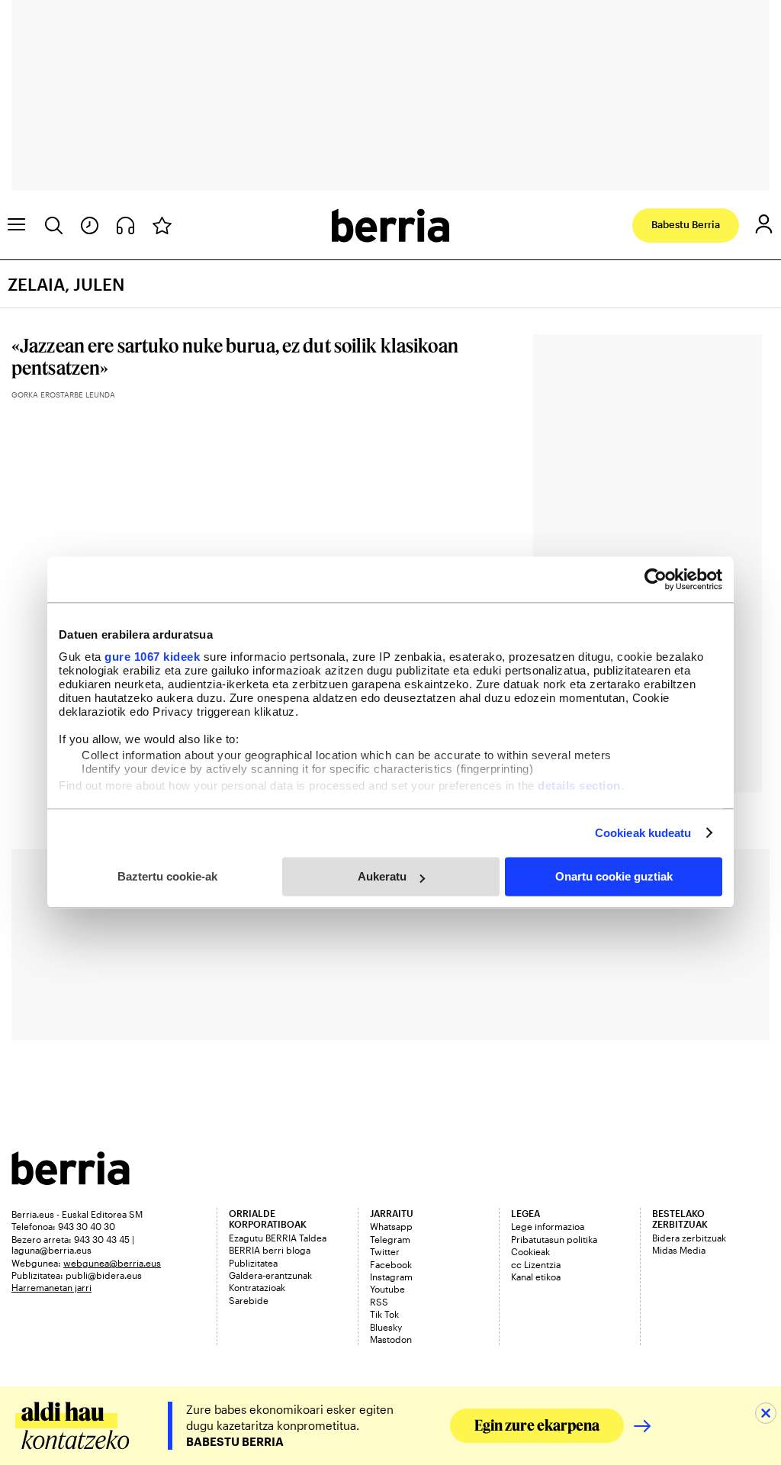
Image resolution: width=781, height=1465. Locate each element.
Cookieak (530, 1251)
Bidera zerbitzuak (689, 1237)
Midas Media (678, 1249)
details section (579, 785)
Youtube (387, 1288)
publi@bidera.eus (104, 1275)
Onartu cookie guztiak (614, 876)
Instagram (391, 1276)
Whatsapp (391, 1226)
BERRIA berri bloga (269, 1249)
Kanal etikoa (536, 1276)
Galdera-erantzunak (270, 1275)
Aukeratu (382, 876)
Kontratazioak (257, 1287)
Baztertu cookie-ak (167, 876)
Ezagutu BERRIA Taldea (277, 1237)
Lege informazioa (547, 1226)
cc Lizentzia (536, 1264)
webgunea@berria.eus (112, 1262)
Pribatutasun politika (554, 1239)
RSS (379, 1301)
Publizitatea (253, 1262)
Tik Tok (384, 1314)
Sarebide (248, 1300)
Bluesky (386, 1327)
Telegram (390, 1239)
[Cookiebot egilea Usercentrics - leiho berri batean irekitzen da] (655, 579)
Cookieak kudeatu (643, 832)
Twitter (385, 1251)
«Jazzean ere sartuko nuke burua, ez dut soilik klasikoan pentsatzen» (234, 356)
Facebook (391, 1264)
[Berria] (70, 1180)
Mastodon (391, 1339)
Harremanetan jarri (51, 1287)
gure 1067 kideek (152, 656)
